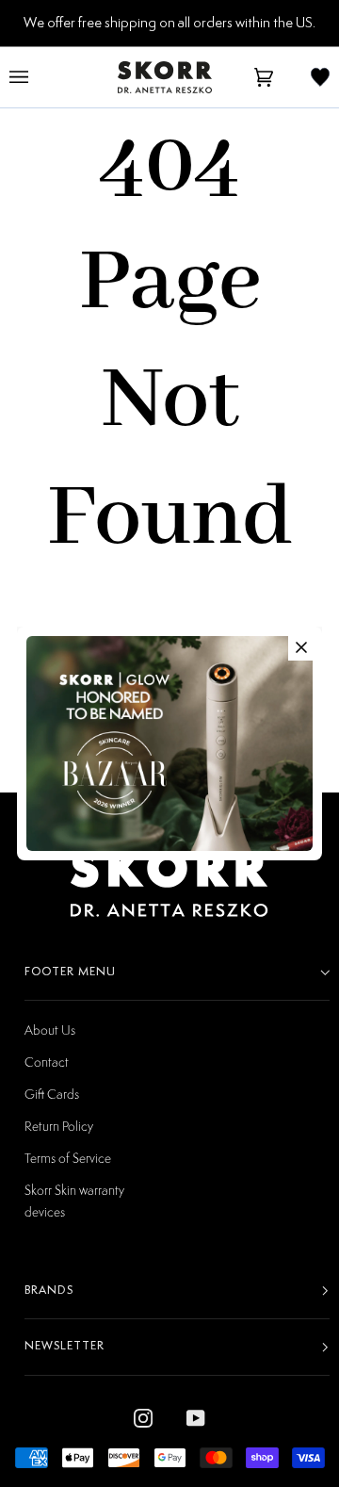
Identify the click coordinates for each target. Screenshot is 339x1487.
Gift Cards (51, 1094)
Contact (46, 1061)
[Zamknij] (301, 647)
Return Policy (58, 1126)
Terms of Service (67, 1158)
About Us (49, 1029)
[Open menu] (37, 77)
